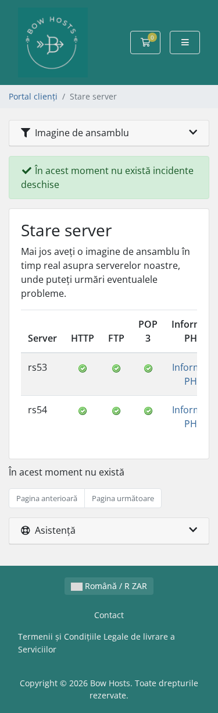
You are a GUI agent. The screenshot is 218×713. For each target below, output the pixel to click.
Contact (109, 614)
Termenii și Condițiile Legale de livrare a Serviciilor (96, 643)
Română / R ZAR (115, 585)
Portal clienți (33, 96)
